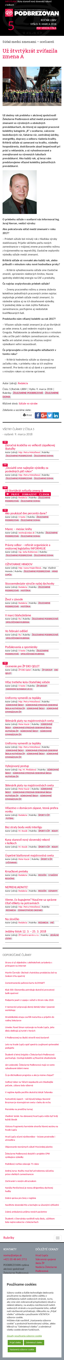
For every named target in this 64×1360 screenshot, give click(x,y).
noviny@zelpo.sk (26, 533)
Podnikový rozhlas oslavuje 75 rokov (22, 1164)
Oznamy (52, 891)
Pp (19, 619)
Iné (52, 923)
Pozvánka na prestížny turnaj (19, 1109)
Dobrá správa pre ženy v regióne (20, 1198)
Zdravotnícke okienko (30, 910)
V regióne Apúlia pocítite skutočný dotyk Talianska (29, 1092)
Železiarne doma (43, 456)
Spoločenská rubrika (17, 622)
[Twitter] (50, 415)
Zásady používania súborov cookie (24, 1336)
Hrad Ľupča (41, 1255)
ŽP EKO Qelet (24, 670)
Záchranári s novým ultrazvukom (20, 1181)
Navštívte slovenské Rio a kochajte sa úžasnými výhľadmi (32, 1205)
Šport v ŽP (43, 815)
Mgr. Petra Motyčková (29, 452)
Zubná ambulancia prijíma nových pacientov (26, 1212)
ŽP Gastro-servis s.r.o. (28, 935)
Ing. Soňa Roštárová (28, 552)
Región (42, 875)
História (25, 591)
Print (29, 415)
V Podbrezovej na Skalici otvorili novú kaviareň (27, 1038)
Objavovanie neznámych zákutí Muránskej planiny (29, 1147)
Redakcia (23, 383)
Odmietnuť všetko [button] (34, 1342)
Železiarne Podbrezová (28, 393)
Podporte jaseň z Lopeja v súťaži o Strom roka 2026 (29, 1000)
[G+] (44, 415)
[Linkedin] (56, 415)
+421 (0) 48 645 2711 (15, 1259)
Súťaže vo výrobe (28, 403)
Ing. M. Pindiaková (27, 770)
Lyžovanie (11, 863)
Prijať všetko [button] (15, 1342)
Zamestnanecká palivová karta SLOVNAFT (25, 983)
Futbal (9, 818)
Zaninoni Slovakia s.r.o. (19, 689)
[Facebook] (38, 415)
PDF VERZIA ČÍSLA (46, 28)
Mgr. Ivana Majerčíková (29, 568)
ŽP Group (47, 670)
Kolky (55, 831)
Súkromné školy (15, 705)
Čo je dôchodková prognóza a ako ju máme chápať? (29, 1075)
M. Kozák (22, 831)
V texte (21, 517)
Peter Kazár (24, 724)
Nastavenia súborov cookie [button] (22, 1350)
